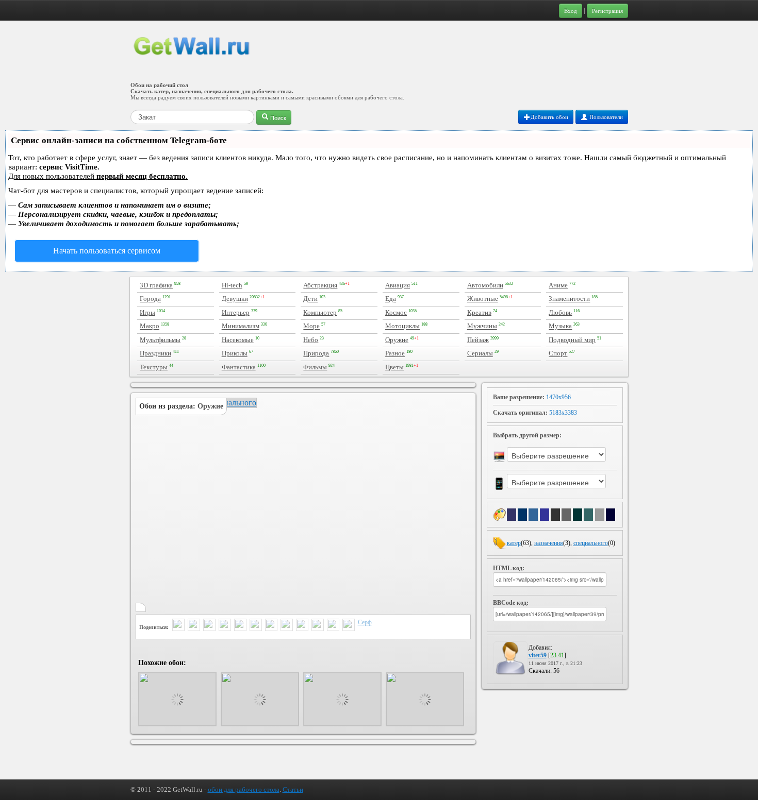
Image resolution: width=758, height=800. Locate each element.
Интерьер (236, 312)
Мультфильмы (160, 340)
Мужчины (482, 326)
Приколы (235, 354)
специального (590, 543)
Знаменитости (569, 299)
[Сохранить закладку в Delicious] (287, 626)
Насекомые (238, 340)
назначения (548, 543)
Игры (147, 312)
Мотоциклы (402, 326)
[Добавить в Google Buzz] (194, 626)
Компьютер (320, 312)
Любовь (560, 312)
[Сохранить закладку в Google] (302, 626)
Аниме (558, 285)
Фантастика (239, 367)
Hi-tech (232, 285)
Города (150, 299)
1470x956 (558, 397)
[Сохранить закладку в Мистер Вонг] (348, 626)
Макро (149, 326)
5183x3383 (563, 412)
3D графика (156, 285)
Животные (482, 299)
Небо (310, 340)
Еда (390, 299)
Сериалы (480, 354)
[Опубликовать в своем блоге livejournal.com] (271, 626)
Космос (396, 312)
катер (514, 543)
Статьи (293, 789)
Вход (570, 11)
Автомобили (485, 285)
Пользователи (605, 117)
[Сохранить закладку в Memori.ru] (333, 626)
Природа (316, 354)
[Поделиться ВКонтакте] (240, 626)
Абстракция (320, 285)
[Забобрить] (317, 626)
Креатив (479, 312)
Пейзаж (478, 340)
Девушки (235, 299)
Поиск (277, 117)
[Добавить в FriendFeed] (209, 626)
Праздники (155, 354)
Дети (310, 299)
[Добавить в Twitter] (178, 626)
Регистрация (607, 11)
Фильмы (315, 367)
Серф (365, 622)
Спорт (558, 354)
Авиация (397, 285)
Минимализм (240, 326)
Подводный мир (572, 340)
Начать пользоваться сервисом (106, 250)
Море (311, 326)
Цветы (394, 367)
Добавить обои (549, 117)
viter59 (538, 655)
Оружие (396, 340)
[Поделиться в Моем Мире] (256, 626)
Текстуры (154, 367)
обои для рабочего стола (243, 789)
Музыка (560, 326)
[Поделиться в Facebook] (225, 626)
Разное (395, 354)
